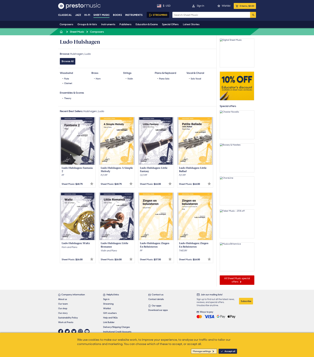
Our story (63, 313)
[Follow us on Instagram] (81, 331)
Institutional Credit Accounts (117, 331)
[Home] (61, 31)
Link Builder (109, 322)
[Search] (253, 15)
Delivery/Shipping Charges (116, 327)
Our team (63, 303)
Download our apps (158, 310)
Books (117, 15)
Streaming (160, 15)
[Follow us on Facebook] (61, 331)
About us (62, 299)
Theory (67, 98)
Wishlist (226, 5)
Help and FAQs (110, 317)
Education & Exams (147, 24)
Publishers (125, 24)
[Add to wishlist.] (92, 184)
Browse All (68, 61)
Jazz (78, 15)
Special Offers (170, 24)
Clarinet (68, 83)
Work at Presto (65, 322)
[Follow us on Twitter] (68, 331)
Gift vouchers (110, 313)
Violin (130, 78)
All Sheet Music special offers (237, 280)
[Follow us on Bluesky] (74, 331)
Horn (98, 78)
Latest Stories (191, 24)
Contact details (156, 299)
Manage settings (202, 351)
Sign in (200, 5)
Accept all (229, 351)
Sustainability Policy (68, 317)
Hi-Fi (87, 15)
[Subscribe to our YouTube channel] (88, 331)
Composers (66, 24)
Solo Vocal (196, 78)
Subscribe (246, 301)
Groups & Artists (87, 24)
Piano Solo (164, 78)
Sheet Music (101, 15)
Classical (65, 15)
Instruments (108, 24)
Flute (66, 78)
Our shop (62, 308)
